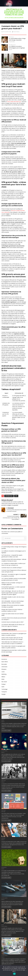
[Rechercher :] (14, 538)
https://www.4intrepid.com (14, 101)
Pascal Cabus (16, 31)
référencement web (7, 502)
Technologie (12, 44)
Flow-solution (4, 646)
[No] (26, 970)
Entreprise (3, 669)
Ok (14, 973)
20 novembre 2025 (7, 31)
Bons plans (4, 664)
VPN (16, 496)
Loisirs (3, 671)
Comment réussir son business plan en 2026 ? (12, 622)
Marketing (3, 674)
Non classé (4, 681)
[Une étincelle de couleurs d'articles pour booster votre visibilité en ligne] (14, 5)
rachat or (3, 637)
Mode (2, 679)
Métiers (3, 676)
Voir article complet (6, 730)
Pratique (3, 684)
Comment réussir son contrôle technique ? (11, 567)
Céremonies (4, 666)
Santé (2, 686)
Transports (4, 691)
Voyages (3, 694)
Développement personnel (7, 650)
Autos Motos (4, 661)
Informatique (9, 496)
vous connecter (11, 531)
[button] (26, 22)
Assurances (4, 659)
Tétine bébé (4, 642)
